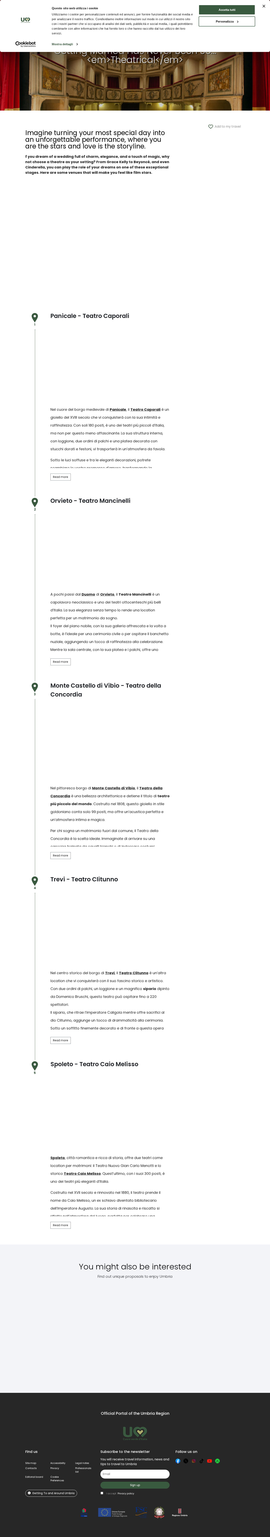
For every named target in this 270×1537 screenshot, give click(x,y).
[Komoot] (217, 1461)
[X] (185, 1461)
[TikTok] (201, 1461)
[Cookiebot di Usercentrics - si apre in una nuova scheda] (25, 44)
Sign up (135, 1485)
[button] (57, 1478)
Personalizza (225, 21)
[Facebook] (178, 1461)
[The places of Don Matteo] (236, 1333)
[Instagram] (193, 1461)
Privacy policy (126, 1493)
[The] (78, 1333)
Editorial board (34, 1477)
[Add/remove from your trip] (50, 1295)
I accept (120, 1493)
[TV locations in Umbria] (117, 1333)
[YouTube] (209, 1461)
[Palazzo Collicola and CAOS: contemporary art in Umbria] (199, 1333)
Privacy (54, 1468)
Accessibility (57, 1463)
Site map (30, 1463)
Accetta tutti (227, 9)
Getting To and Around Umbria (53, 1493)
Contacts (31, 1468)
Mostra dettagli (62, 44)
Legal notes (82, 1463)
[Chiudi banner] (263, 6)
